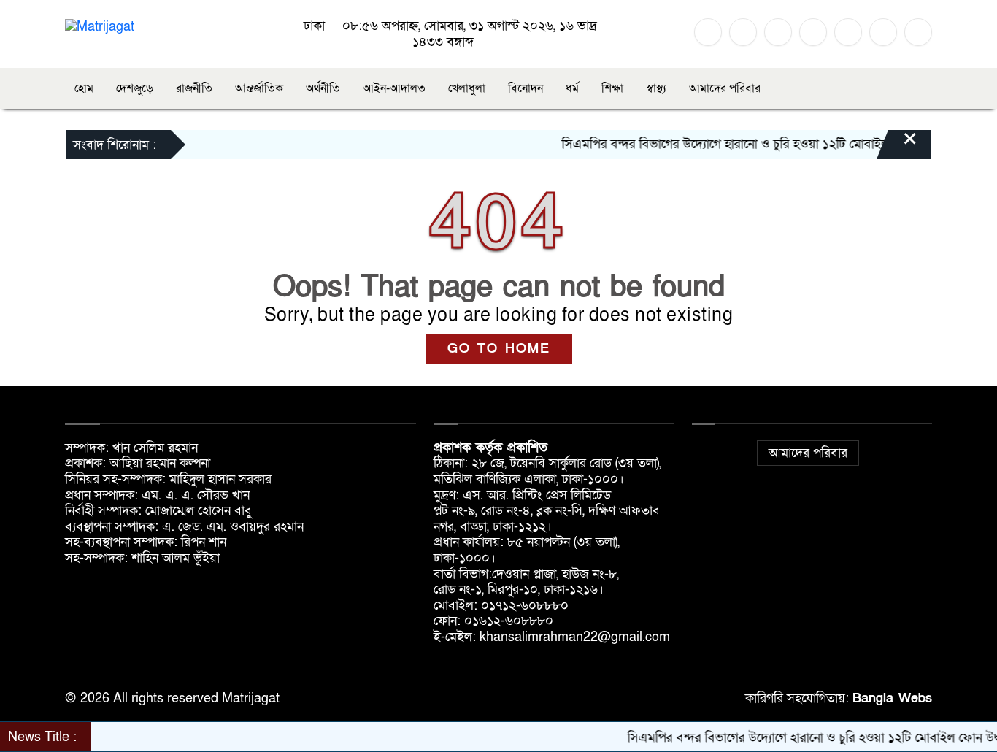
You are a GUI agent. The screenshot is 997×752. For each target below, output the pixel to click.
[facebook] (708, 32)
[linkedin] (813, 32)
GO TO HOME (498, 348)
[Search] (918, 32)
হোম (83, 88)
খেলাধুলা (466, 88)
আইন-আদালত (394, 88)
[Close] (897, 146)
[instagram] (778, 32)
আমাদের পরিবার (725, 88)
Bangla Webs (892, 698)
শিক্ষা (612, 88)
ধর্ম (572, 88)
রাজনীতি (194, 88)
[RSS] (883, 32)
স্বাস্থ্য (656, 88)
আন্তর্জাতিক (259, 88)
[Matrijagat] (99, 26)
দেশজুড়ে (134, 88)
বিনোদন (525, 88)
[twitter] (743, 32)
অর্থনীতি (323, 88)
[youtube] (848, 32)
